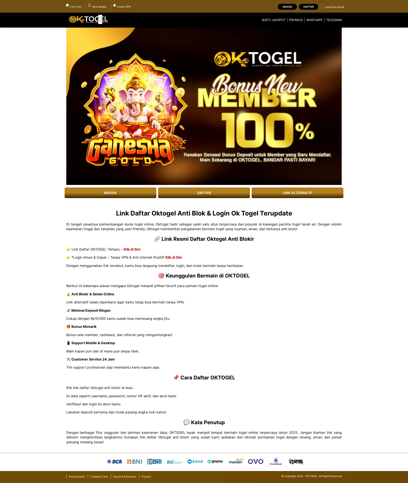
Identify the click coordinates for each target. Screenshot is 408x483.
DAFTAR (204, 193)
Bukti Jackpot (273, 20)
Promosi (296, 20)
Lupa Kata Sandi (334, 6)
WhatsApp (314, 20)
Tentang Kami (77, 476)
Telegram (334, 20)
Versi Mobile (99, 6)
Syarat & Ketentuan (124, 476)
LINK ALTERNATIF (297, 193)
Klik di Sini (132, 249)
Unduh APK (124, 6)
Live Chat (75, 6)
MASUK (110, 193)
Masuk (287, 6)
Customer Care (99, 476)
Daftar (308, 6)
